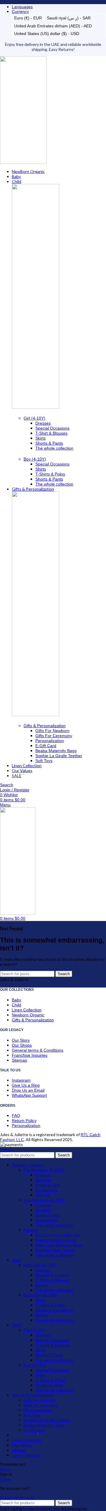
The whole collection (54, 448)
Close (5, 1149)
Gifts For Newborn (52, 730)
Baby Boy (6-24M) (40, 1295)
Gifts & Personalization (45, 725)
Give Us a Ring (26, 1085)
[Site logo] (23, 162)
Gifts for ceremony (41, 1405)
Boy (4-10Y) (35, 459)
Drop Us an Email (28, 1090)
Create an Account (17, 1497)
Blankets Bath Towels (55, 1250)
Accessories (46, 1190)
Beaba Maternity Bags (56, 750)
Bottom (42, 1285)
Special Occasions (52, 428)
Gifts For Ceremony (53, 735)
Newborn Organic (28, 1015)
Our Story (21, 1040)
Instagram (21, 1080)
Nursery (31, 1230)
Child (16, 1005)
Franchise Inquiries (29, 1055)
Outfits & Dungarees (54, 1310)
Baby (16, 1000)
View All (42, 1195)
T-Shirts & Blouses (52, 1280)
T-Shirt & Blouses (51, 433)
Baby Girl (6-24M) (40, 1265)
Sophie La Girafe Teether (58, 755)
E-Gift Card (45, 745)
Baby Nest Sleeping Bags (58, 1245)
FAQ (16, 1115)
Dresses (43, 423)
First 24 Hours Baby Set (57, 1235)
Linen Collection (27, 1010)
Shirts (40, 469)
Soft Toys (43, 760)
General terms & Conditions (37, 1050)
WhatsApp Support (29, 1095)
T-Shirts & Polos (50, 474)
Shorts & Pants (49, 443)
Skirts (40, 438)
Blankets (43, 1180)
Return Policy (24, 1120)
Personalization (49, 740)
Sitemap (19, 1060)
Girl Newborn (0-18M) (44, 1170)
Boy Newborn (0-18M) (44, 1200)
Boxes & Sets (47, 1185)
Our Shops (22, 1045)
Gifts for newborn (40, 1400)
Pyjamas (43, 1175)
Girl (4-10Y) (34, 418)
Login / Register (26, 1455)
